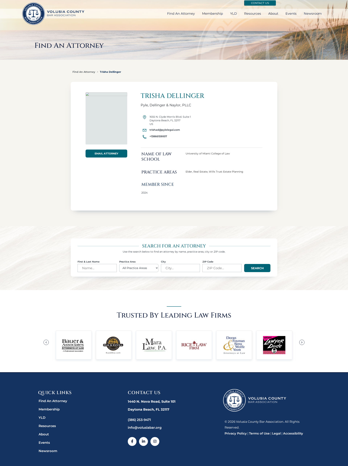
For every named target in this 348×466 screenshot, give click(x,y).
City (163, 262)
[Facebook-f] (132, 441)
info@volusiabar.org (144, 428)
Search (257, 268)
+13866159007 (158, 136)
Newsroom (313, 14)
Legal (276, 433)
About (273, 14)
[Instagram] (154, 441)
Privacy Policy (236, 433)
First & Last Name (89, 262)
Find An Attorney (181, 14)
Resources (252, 14)
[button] (46, 342)
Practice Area (127, 262)
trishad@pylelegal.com (165, 129)
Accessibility (293, 433)
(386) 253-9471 (139, 420)
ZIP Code (207, 262)
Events (291, 14)
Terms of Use (259, 433)
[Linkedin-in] (143, 441)
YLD (233, 14)
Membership (212, 14)
